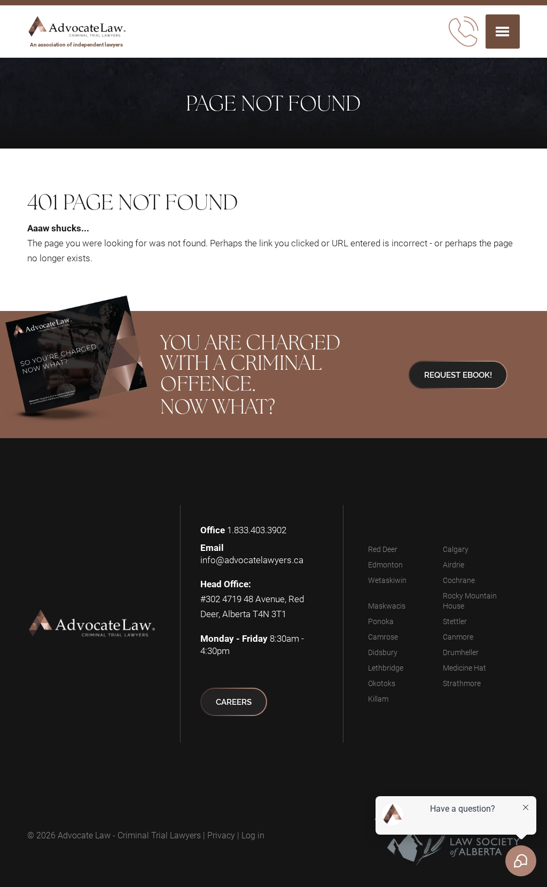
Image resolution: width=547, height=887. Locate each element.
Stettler (455, 621)
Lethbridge (385, 668)
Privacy (221, 835)
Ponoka (381, 621)
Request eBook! (458, 374)
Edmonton (385, 564)
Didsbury (382, 652)
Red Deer (382, 549)
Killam (378, 699)
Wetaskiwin (387, 580)
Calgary (455, 549)
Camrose (383, 637)
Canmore (458, 637)
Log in (252, 835)
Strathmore (462, 683)
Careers (234, 701)
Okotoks (381, 683)
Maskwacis (386, 606)
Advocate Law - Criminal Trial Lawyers (129, 835)
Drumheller (461, 652)
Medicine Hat (464, 668)
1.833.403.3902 (256, 530)
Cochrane (459, 580)
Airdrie (453, 564)
